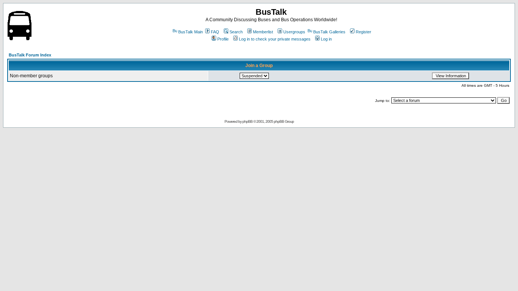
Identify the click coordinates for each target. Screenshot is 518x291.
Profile (223, 39)
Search (236, 32)
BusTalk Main (190, 32)
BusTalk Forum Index (30, 55)
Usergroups (294, 32)
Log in (326, 39)
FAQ (215, 32)
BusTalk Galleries (329, 32)
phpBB (247, 121)
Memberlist (263, 32)
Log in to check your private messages (275, 39)
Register (363, 32)
